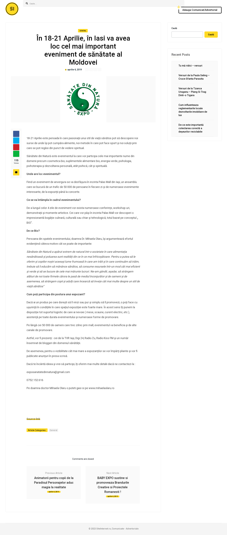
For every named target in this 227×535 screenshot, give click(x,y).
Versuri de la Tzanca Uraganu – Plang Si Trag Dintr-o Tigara (192, 92)
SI (12, 9)
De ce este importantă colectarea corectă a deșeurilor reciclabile (191, 128)
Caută (174, 28)
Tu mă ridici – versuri (190, 65)
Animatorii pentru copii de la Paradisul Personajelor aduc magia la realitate (54, 482)
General (83, 31)
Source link (33, 419)
